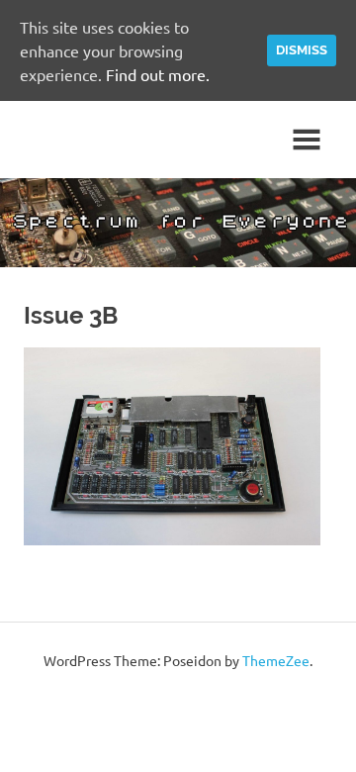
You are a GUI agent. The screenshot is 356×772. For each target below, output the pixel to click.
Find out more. (158, 74)
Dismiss (301, 50)
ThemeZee (276, 660)
